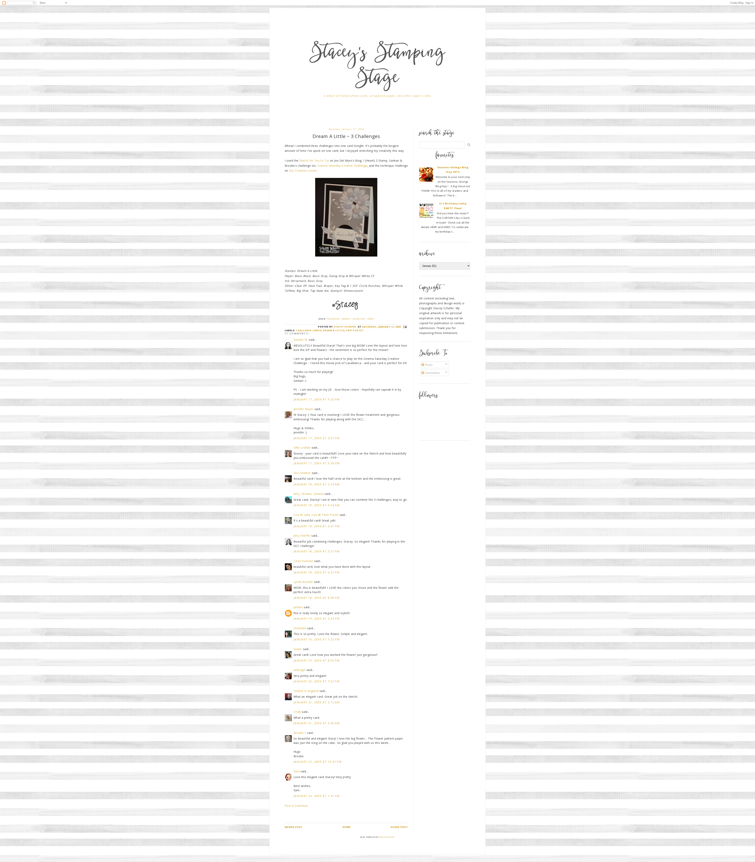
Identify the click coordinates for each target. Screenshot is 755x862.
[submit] (468, 144)
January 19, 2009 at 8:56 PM (317, 660)
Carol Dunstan (303, 561)
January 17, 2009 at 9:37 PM (317, 438)
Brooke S (300, 733)
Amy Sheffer (302, 535)
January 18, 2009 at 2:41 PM (317, 526)
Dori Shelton (302, 473)
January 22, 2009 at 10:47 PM (318, 762)
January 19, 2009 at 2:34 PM (317, 618)
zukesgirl (300, 670)
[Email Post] (404, 326)
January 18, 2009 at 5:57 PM (317, 551)
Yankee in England (306, 691)
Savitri (298, 649)
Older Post (399, 827)
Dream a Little (333, 330)
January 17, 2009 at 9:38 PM (317, 463)
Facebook (333, 318)
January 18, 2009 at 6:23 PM (317, 572)
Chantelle (300, 628)
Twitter (346, 318)
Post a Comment (296, 806)
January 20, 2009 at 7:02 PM (317, 681)
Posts (428, 365)
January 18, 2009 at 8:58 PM (317, 598)
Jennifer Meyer (304, 409)
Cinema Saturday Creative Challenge (342, 165)
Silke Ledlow (302, 447)
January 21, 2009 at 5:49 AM (317, 723)
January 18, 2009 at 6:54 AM (317, 505)
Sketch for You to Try (314, 160)
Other (370, 318)
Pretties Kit (355, 330)
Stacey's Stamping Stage (377, 66)
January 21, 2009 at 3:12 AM (317, 702)
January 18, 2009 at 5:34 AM (317, 484)
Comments (432, 373)
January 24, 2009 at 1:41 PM (317, 796)
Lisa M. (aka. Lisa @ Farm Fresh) (316, 515)
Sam (297, 771)
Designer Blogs (387, 837)
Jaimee (298, 607)
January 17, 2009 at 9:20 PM (317, 399)
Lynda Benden (303, 582)
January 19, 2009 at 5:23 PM (317, 639)
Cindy (297, 712)
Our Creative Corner (303, 170)
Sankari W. (301, 339)
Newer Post (294, 827)
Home (347, 827)
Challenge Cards (308, 330)
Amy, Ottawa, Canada (309, 494)
